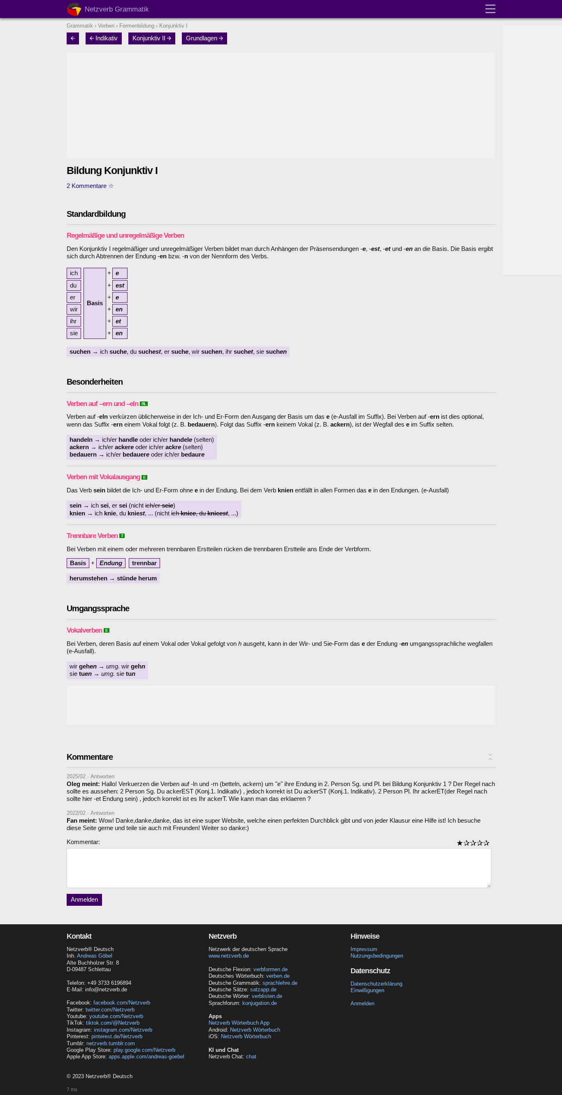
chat (251, 1056)
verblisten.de (267, 996)
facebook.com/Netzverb (121, 1003)
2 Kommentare (87, 186)
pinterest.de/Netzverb (116, 1036)
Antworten (102, 776)
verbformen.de (270, 969)
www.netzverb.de (229, 956)
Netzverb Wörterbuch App (239, 1023)
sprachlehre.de (279, 983)
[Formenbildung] (75, 38)
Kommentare (90, 756)
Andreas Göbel (94, 956)
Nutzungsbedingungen (377, 956)
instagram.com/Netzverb (123, 1030)
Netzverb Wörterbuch (255, 1030)
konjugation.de (259, 1003)
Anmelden (84, 899)
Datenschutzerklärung (376, 984)
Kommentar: (83, 842)
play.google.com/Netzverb (144, 1050)
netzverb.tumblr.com (110, 1043)
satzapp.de (263, 989)
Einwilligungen (367, 990)
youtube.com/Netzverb (116, 1016)
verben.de (278, 976)
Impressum (364, 949)
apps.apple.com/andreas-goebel (146, 1056)
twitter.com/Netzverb (110, 1010)
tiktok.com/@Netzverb (112, 1023)
